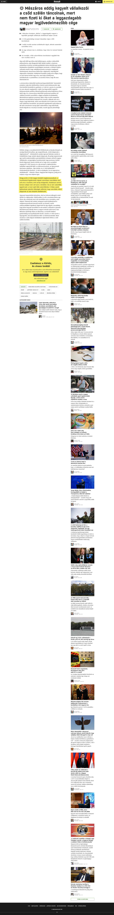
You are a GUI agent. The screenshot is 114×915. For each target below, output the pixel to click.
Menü (4, 1)
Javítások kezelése (51, 905)
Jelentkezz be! (109, 1)
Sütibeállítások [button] (82, 905)
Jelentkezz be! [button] (41, 280)
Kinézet (99, 1)
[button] (23, 287)
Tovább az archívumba (82, 899)
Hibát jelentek (34, 905)
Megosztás (46, 29)
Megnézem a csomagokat (41, 275)
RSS (76, 905)
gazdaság (28, 29)
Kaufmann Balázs (35, 28)
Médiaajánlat (71, 905)
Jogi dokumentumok (61, 905)
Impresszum (42, 905)
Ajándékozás (58, 29)
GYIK (29, 905)
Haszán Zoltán (28, 28)
